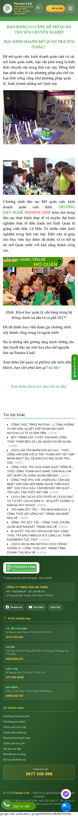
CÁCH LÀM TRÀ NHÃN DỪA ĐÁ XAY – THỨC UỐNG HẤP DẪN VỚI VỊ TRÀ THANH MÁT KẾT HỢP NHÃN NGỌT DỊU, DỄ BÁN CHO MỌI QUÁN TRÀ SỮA (40, 456)
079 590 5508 (14, 677)
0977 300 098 (39, 774)
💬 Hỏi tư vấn (55, 8)
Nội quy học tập (12, 749)
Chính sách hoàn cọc (15, 732)
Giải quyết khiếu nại (14, 759)
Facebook (16, 607)
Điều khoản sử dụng (14, 754)
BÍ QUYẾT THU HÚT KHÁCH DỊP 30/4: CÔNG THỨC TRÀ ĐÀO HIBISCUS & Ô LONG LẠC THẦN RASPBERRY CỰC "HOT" (38, 535)
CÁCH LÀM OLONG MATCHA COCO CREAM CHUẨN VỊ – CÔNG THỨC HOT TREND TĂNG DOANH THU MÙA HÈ (37, 548)
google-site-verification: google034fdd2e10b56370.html (38, 409)
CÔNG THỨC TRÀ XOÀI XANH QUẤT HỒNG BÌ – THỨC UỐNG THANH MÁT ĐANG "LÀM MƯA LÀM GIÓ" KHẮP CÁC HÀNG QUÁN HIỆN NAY (40, 471)
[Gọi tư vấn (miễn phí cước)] (6, 804)
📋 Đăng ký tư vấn (74, 367)
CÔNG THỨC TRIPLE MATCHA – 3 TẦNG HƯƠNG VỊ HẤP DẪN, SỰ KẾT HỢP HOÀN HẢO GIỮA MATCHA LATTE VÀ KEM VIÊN (40, 429)
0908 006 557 (14, 696)
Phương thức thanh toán (16, 738)
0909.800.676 (14, 659)
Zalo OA (55, 607)
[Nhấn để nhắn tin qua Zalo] (66, 807)
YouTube (38, 607)
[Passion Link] (39, 567)
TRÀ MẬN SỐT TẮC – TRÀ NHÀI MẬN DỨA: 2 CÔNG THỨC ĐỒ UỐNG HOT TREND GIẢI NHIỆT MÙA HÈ (38, 514)
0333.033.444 (14, 637)
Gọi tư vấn (21, 806)
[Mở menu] (70, 8)
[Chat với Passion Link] (66, 794)
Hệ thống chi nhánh (14, 722)
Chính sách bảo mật (14, 727)
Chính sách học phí (14, 743)
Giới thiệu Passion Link (16, 716)
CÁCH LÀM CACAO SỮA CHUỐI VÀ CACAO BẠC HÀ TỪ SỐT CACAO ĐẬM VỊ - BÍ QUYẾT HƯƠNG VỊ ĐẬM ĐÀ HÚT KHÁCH (40, 501)
